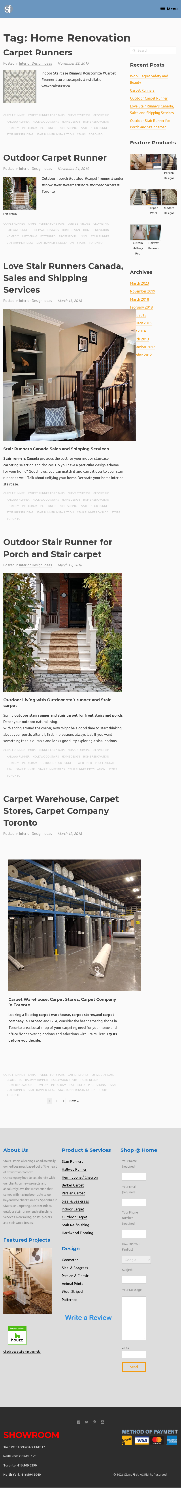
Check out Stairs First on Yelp (22, 1351)
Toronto (96, 134)
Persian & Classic (75, 1276)
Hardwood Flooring (77, 1233)
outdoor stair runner (57, 762)
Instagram (29, 128)
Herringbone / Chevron (80, 1177)
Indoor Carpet (73, 1209)
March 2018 (139, 299)
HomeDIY (13, 128)
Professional (68, 128)
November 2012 (142, 347)
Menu (172, 9)
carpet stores (78, 1074)
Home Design (71, 121)
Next (74, 1101)
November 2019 (142, 291)
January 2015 (141, 323)
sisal (84, 128)
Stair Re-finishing (75, 1225)
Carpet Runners (37, 52)
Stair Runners (72, 1161)
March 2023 (139, 283)
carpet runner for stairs (46, 115)
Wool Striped (72, 1292)
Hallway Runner (74, 1169)
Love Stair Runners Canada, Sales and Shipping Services (63, 278)
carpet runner (14, 115)
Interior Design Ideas (35, 63)
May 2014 (138, 331)
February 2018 (141, 307)
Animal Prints (72, 1284)
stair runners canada (92, 512)
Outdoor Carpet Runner (55, 158)
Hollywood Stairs (46, 121)
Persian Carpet (73, 1193)
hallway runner (18, 121)
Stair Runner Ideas (20, 134)
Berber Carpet (73, 1185)
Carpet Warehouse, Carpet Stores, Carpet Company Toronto (61, 811)
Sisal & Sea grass (75, 1201)
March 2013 (139, 339)
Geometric (101, 115)
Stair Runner (100, 128)
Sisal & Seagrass (75, 1268)
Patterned (69, 1300)
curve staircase (79, 115)
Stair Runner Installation (55, 134)
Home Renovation (96, 121)
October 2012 (141, 355)
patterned (48, 128)
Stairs (81, 134)
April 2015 (138, 315)
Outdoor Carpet (74, 1217)
